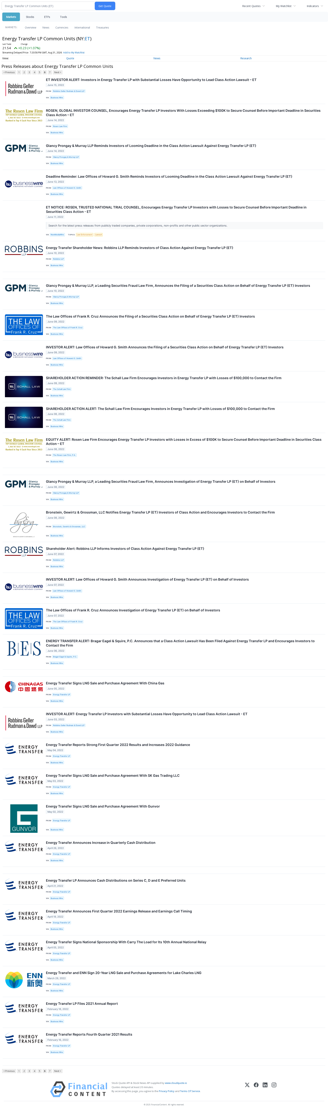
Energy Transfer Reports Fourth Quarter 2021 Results (89, 1034)
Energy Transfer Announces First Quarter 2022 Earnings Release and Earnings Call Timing (119, 911)
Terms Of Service (190, 1091)
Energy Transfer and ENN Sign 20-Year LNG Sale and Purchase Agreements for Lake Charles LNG (123, 973)
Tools (63, 17)
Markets (11, 17)
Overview (30, 27)
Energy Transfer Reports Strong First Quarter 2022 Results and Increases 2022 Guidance (118, 745)
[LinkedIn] (265, 1089)
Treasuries (102, 27)
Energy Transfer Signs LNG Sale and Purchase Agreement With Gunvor (103, 806)
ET (87, 38)
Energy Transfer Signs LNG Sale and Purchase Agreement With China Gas (105, 683)
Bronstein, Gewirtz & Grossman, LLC (69, 526)
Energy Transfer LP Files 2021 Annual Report (82, 1004)
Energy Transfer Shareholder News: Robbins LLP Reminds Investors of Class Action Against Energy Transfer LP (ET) (139, 248)
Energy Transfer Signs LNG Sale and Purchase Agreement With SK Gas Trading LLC (113, 776)
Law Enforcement (84, 235)
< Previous (9, 72)
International (82, 27)
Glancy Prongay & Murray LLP (66, 157)
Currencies (61, 27)
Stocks (30, 17)
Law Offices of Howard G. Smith (67, 188)
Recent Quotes (251, 6)
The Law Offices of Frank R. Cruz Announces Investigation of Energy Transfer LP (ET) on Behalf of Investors (133, 610)
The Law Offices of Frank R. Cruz (67, 328)
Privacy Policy (166, 1091)
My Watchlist (284, 6)
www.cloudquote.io (176, 1083)
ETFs (47, 17)
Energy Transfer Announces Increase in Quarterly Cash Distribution (100, 843)
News (45, 27)
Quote (70, 58)
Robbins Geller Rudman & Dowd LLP (68, 91)
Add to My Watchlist (73, 52)
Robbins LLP (58, 259)
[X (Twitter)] (247, 1089)
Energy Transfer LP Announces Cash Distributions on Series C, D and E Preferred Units (116, 880)
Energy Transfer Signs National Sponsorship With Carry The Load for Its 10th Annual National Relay (126, 942)
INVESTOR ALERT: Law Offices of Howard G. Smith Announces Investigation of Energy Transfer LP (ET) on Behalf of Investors (147, 579)
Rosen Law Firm (60, 126)
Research (246, 58)
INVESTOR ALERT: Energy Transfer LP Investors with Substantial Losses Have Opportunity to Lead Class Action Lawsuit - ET (147, 714)
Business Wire (57, 98)
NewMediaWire (57, 235)
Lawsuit (98, 235)
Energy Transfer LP (61, 695)
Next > (57, 72)
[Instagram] (274, 1089)
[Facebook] (256, 1089)
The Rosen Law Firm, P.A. (64, 455)
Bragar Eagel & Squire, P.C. (65, 657)
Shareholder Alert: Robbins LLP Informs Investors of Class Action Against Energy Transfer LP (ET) (125, 549)
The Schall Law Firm (61, 389)
